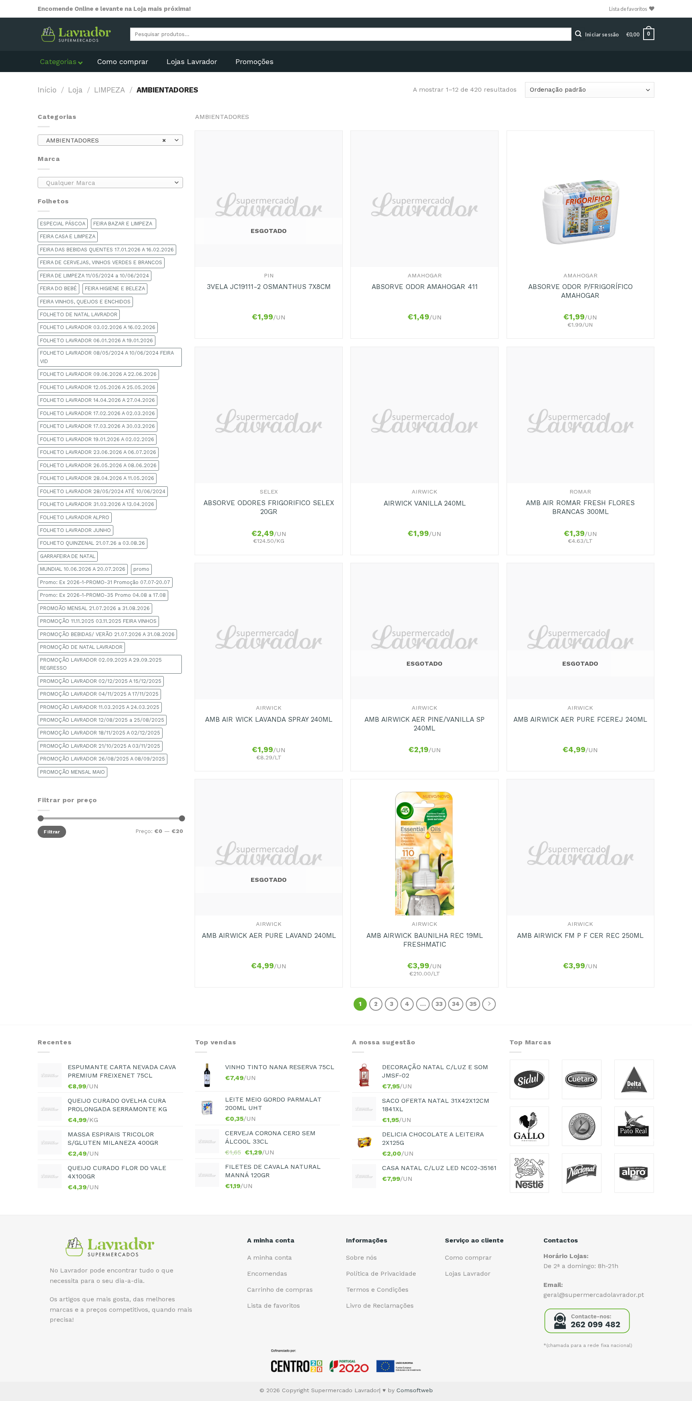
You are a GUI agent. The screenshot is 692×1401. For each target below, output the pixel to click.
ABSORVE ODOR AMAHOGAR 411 (425, 287)
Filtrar (52, 832)
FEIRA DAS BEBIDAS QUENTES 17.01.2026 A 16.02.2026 (107, 250)
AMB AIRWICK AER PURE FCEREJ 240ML (580, 719)
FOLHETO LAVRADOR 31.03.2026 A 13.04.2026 (97, 504)
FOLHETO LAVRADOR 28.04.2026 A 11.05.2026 (97, 478)
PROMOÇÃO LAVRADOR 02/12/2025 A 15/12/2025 (100, 681)
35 (473, 1004)
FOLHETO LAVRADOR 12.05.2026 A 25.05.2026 (97, 387)
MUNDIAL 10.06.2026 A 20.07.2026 (82, 569)
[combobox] (110, 140)
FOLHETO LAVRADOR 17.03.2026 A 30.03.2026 (97, 426)
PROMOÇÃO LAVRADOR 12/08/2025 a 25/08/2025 (102, 720)
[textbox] (108, 183)
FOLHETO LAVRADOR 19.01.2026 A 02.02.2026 (97, 439)
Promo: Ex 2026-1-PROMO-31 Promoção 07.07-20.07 (105, 582)
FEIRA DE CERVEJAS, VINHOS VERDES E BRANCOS (101, 262)
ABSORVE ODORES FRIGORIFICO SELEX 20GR (268, 507)
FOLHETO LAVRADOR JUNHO (75, 530)
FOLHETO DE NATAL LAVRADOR (78, 314)
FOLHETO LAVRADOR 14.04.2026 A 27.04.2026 (97, 400)
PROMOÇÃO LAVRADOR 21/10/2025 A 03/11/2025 (100, 746)
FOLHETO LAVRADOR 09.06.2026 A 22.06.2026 (98, 374)
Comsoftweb (414, 1390)
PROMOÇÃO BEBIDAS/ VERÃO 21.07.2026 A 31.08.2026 (107, 634)
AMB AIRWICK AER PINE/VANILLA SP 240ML (424, 723)
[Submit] (578, 34)
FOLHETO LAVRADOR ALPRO (74, 517)
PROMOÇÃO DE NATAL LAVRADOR (81, 647)
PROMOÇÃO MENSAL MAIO (72, 772)
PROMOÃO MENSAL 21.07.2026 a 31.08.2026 (95, 608)
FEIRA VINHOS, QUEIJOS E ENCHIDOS (85, 302)
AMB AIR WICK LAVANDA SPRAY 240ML (268, 719)
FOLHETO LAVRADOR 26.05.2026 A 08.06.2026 (98, 465)
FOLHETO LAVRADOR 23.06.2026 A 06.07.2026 (98, 452)
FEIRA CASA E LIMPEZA (67, 236)
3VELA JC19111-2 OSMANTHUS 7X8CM (269, 287)
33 (439, 1004)
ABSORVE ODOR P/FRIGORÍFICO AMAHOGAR (580, 291)
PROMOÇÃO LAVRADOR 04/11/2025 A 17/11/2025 (99, 694)
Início (47, 90)
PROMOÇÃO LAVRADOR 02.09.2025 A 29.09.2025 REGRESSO (101, 664)
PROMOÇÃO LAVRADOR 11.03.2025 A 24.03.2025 (99, 707)
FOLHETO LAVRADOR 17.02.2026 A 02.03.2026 (97, 413)
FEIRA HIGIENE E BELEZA (115, 288)
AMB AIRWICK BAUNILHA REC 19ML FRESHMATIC (424, 939)
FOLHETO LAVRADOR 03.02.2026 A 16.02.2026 (97, 327)
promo (141, 569)
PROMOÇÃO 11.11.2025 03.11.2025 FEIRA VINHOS (98, 621)
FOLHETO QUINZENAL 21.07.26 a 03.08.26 (92, 543)
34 (456, 1004)
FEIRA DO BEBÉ (58, 288)
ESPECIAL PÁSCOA (62, 224)
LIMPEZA (109, 90)
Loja (75, 90)
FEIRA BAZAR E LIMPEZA (123, 224)
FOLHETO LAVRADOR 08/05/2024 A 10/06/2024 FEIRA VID (107, 357)
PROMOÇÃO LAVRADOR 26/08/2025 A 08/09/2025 (102, 759)
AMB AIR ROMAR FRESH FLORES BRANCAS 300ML (580, 507)
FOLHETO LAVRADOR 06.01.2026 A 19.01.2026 (96, 340)
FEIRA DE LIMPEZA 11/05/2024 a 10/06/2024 (94, 276)
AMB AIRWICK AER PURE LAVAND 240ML (269, 935)
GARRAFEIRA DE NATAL (67, 556)
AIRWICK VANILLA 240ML (425, 503)
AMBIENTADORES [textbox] (106, 140)
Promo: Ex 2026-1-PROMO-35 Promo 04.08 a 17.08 (103, 595)
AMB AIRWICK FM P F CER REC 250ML (580, 935)
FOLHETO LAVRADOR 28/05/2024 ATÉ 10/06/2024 (102, 491)
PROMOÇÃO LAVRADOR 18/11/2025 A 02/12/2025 (100, 733)
